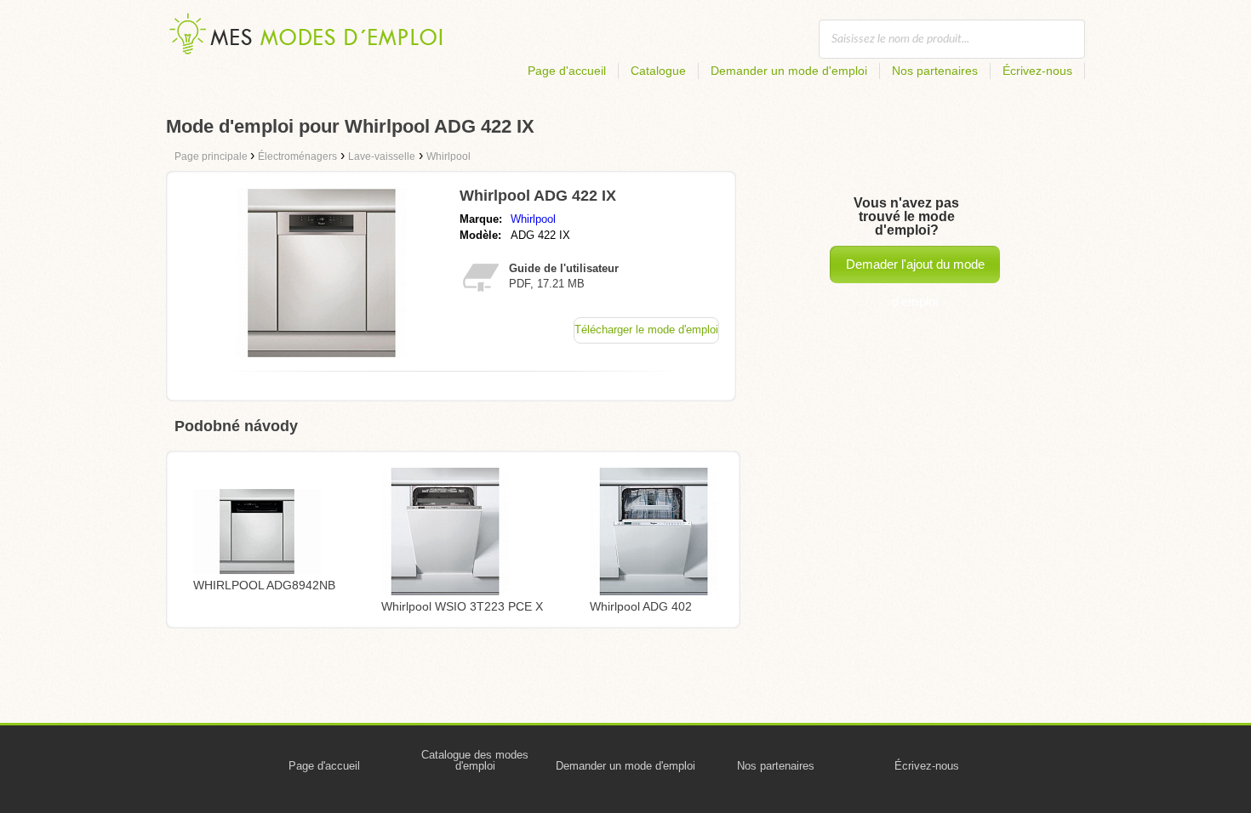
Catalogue (658, 70)
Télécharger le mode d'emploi (646, 329)
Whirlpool (533, 219)
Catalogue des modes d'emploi (474, 760)
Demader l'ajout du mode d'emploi (915, 270)
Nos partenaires (935, 70)
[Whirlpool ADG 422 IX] (322, 353)
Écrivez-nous (1037, 70)
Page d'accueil (567, 70)
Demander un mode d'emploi (789, 70)
